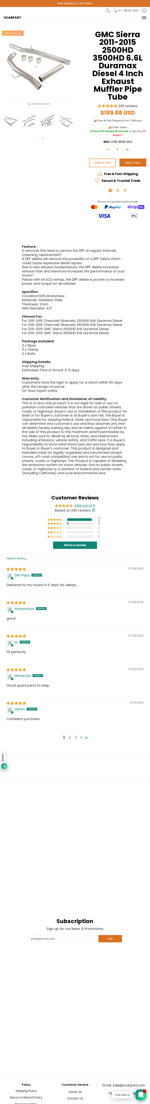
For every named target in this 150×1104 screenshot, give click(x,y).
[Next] (43, 138)
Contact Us (75, 1098)
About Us (75, 1092)
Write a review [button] (75, 545)
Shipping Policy (26, 1091)
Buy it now (133, 163)
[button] (108, 106)
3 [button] (76, 737)
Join (110, 938)
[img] (16, 569)
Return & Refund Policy (26, 1097)
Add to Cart (102, 163)
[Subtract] (108, 149)
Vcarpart (12, 17)
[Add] (127, 149)
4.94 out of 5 (84, 505)
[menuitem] (126, 10)
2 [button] (70, 737)
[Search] (108, 10)
